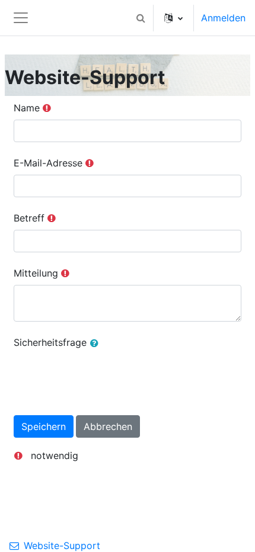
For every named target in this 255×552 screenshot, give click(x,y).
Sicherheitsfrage (50, 342)
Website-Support (62, 545)
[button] (140, 18)
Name (27, 108)
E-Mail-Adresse (48, 163)
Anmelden (223, 18)
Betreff (29, 218)
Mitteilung (36, 273)
